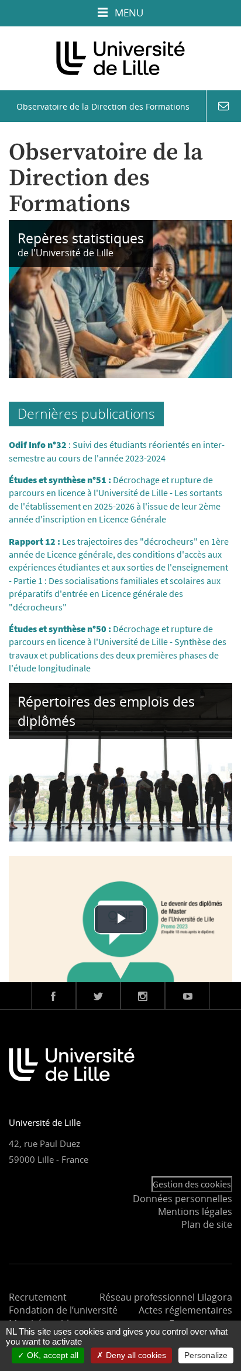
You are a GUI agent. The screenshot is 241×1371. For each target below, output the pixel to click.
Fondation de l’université (63, 1310)
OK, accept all (51, 1355)
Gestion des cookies (192, 1184)
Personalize (206, 1355)
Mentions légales (195, 1211)
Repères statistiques (81, 238)
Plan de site (206, 1224)
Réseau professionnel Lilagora (165, 1297)
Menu (127, 12)
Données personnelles (182, 1198)
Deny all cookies (135, 1355)
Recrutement (38, 1297)
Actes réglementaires (185, 1310)
